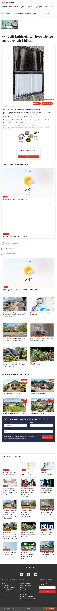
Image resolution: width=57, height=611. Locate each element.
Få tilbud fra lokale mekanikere (28, 598)
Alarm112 (4, 6)
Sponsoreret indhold (25, 601)
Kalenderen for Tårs (25, 587)
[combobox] (4, 432)
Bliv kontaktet (47, 437)
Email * (31, 422)
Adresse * (6, 429)
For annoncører (5, 585)
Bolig (10, 6)
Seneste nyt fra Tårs (25, 583)
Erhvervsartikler (24, 592)
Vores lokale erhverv (25, 585)
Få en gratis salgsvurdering (27, 596)
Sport (46, 6)
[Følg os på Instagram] (28, 574)
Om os (3, 583)
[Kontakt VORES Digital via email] (35, 574)
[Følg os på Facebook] (21, 574)
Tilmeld (28, 157)
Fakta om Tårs (24, 590)
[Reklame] (9, 25)
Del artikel (35, 103)
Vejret (52, 6)
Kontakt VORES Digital (7, 590)
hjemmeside (32, 123)
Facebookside (24, 120)
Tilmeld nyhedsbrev (49, 608)
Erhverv (16, 6)
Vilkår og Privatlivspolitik (8, 587)
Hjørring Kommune (25, 594)
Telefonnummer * (8, 422)
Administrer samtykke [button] (7, 592)
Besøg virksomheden (47, 103)
